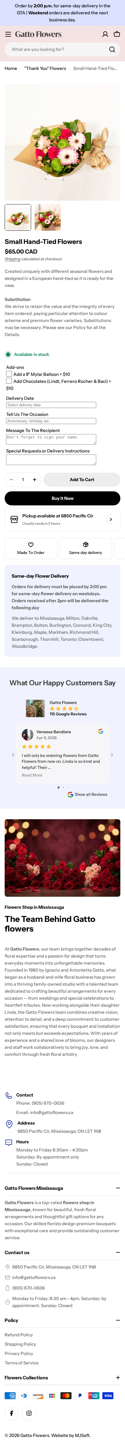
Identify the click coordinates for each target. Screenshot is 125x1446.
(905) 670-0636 (28, 1288)
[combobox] (62, 49)
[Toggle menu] (8, 34)
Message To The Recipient (33, 430)
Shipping (12, 259)
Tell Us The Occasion (27, 414)
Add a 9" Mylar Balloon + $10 (41, 374)
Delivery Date (20, 398)
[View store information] (110, 519)
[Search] (112, 49)
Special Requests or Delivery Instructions (48, 451)
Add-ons (15, 367)
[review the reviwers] (100, 732)
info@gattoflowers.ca (34, 1277)
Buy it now (63, 498)
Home (11, 68)
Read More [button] (32, 775)
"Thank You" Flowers (45, 68)
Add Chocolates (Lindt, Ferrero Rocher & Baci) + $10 (58, 384)
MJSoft (82, 1435)
